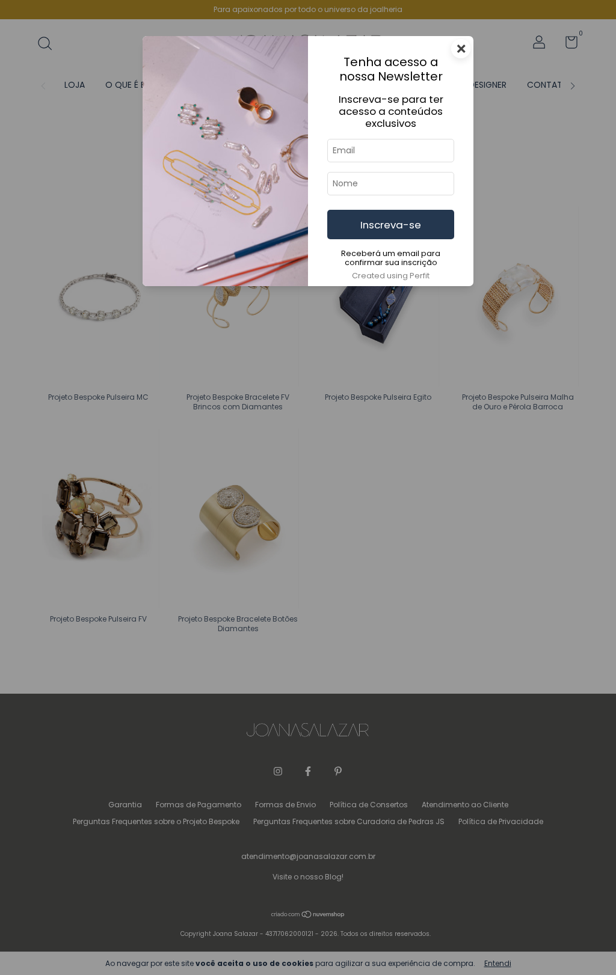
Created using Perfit (391, 275)
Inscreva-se (390, 225)
